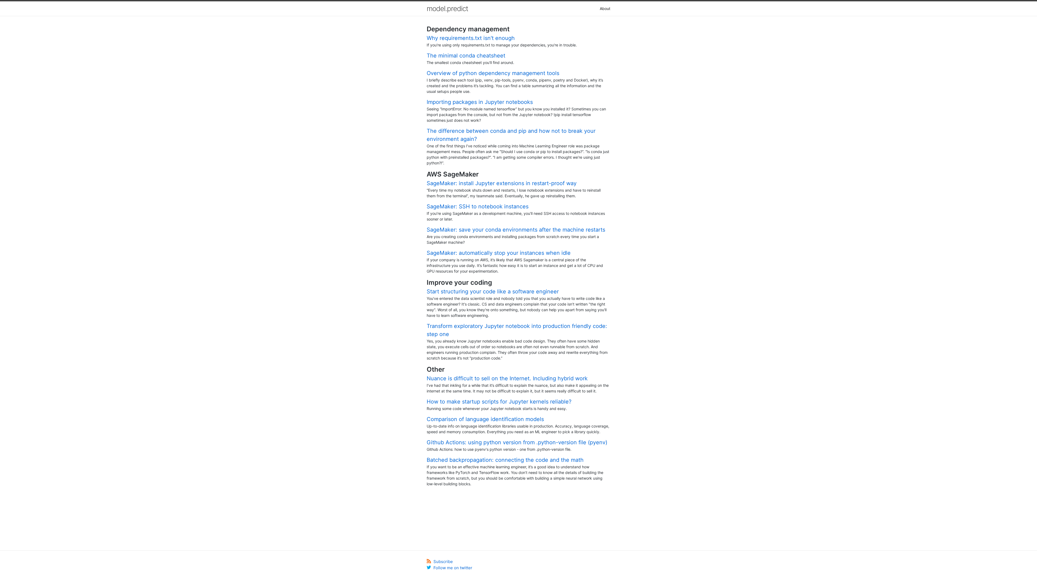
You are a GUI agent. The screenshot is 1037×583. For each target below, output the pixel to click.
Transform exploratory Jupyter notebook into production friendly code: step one (517, 330)
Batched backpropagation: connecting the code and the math (505, 460)
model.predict (447, 8)
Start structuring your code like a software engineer (493, 291)
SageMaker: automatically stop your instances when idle (499, 253)
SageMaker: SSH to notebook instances (477, 206)
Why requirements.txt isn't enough (471, 38)
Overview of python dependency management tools (493, 73)
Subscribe (442, 561)
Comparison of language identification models (485, 419)
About (605, 8)
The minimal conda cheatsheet (466, 55)
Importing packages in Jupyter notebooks (480, 102)
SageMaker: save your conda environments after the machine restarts (516, 229)
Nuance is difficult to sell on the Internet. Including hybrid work (507, 378)
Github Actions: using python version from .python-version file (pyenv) (517, 442)
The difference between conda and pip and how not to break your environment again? (511, 135)
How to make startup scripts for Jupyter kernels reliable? (499, 401)
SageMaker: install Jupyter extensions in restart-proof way (502, 183)
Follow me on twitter (452, 567)
